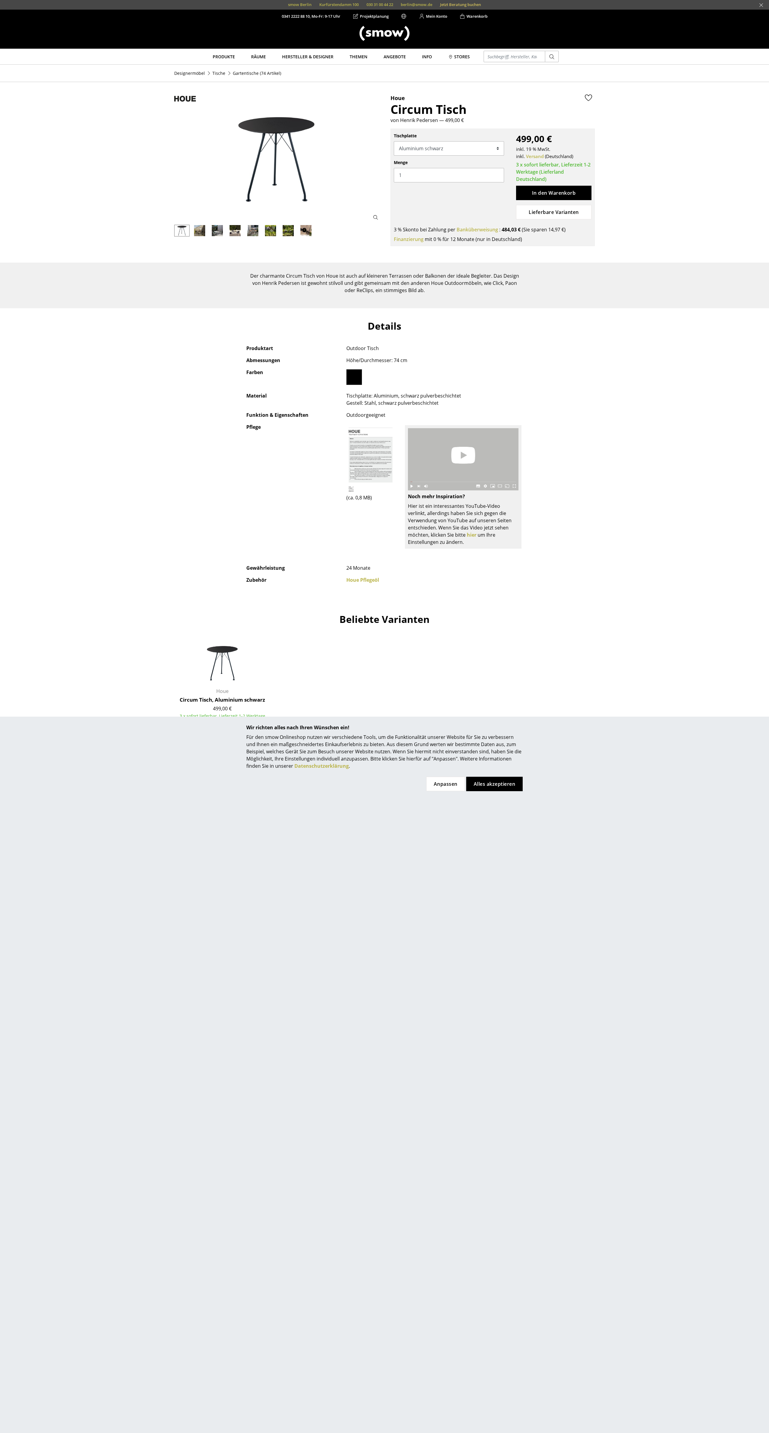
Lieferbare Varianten (554, 212)
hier (471, 535)
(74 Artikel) (257, 73)
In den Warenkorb (554, 193)
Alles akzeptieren (494, 784)
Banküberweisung (477, 229)
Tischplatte (405, 136)
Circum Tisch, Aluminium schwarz (222, 699)
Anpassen (445, 784)
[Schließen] (761, 5)
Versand (535, 156)
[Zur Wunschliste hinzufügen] (588, 97)
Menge (401, 162)
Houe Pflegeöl (362, 580)
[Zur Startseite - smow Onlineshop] (384, 33)
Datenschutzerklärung (321, 766)
